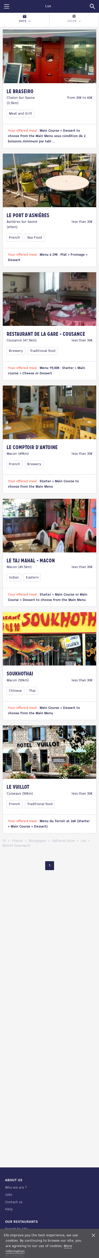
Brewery (16, 351)
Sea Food (34, 238)
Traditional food (42, 351)
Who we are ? (16, 1188)
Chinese (15, 691)
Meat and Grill (20, 114)
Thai (32, 691)
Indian (14, 577)
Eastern (32, 577)
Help (9, 1209)
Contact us (13, 1202)
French (14, 238)
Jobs (8, 1195)
